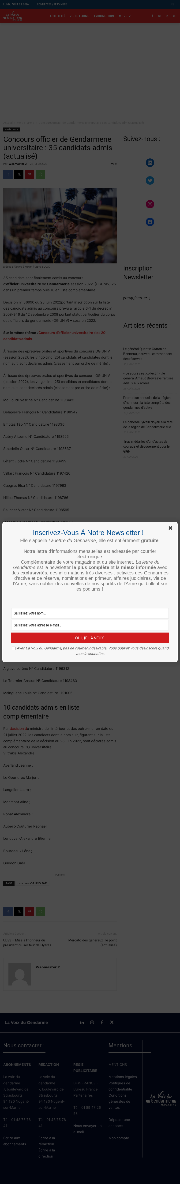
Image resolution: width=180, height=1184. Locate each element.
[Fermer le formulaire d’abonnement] (171, 529)
